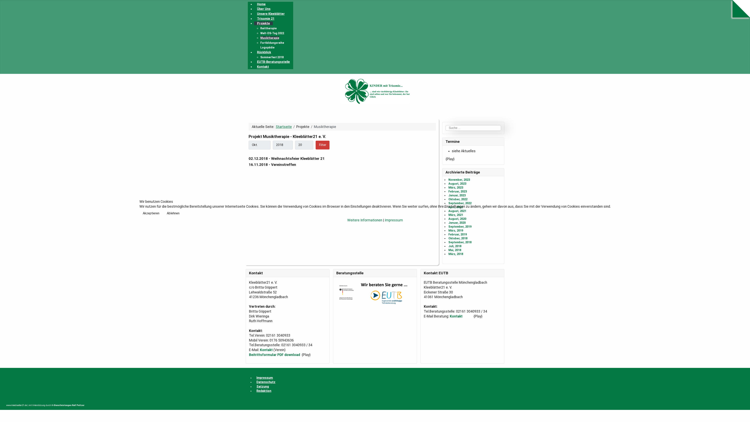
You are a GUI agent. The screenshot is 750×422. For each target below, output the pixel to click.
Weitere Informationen (364, 220)
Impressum (394, 220)
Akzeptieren (151, 213)
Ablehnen (173, 213)
